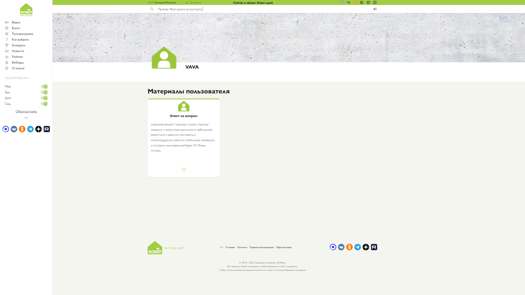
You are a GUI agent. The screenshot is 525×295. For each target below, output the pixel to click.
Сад (7, 103)
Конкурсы (18, 45)
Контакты (242, 247)
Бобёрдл (18, 62)
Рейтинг (17, 56)
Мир (8, 86)
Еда (7, 92)
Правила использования (262, 247)
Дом (8, 98)
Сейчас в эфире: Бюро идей (253, 2)
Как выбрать (20, 39)
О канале (18, 68)
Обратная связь (26, 111)
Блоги (16, 27)
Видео (16, 22)
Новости (18, 50)
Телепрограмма (22, 33)
